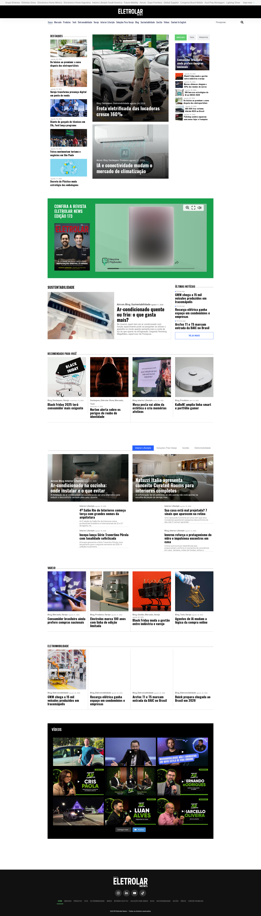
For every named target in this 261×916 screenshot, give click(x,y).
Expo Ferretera (155, 2)
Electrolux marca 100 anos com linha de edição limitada (108, 622)
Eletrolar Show (29, 2)
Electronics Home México (50, 2)
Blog (137, 22)
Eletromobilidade (85, 22)
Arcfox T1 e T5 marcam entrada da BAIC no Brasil (192, 325)
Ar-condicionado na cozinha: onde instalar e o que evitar (79, 487)
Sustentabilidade (148, 22)
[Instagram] (118, 893)
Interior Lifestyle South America (107, 2)
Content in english (178, 22)
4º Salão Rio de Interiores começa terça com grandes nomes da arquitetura (103, 513)
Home (50, 22)
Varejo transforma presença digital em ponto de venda (68, 93)
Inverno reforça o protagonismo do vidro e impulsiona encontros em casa (188, 538)
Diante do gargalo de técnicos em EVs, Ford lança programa (67, 123)
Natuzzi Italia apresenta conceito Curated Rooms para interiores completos (165, 485)
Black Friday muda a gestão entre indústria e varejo (196, 77)
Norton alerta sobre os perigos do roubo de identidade (105, 413)
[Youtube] (134, 893)
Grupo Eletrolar (12, 2)
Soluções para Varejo (125, 22)
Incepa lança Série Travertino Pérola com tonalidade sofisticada (104, 536)
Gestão (159, 22)
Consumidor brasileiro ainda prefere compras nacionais (190, 63)
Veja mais (247, 2)
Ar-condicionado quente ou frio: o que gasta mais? (140, 314)
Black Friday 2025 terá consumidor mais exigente (65, 406)
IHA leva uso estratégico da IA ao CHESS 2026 (196, 93)
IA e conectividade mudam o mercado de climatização (124, 168)
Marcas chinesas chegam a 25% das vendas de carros (195, 85)
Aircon (143, 2)
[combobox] (228, 22)
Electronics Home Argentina (77, 2)
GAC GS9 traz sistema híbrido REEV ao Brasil (194, 109)
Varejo (96, 22)
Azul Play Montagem (215, 2)
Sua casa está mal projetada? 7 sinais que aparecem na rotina (185, 511)
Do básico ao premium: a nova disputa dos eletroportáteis (65, 63)
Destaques (107, 103)
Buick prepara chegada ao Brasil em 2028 (192, 698)
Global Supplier (171, 2)
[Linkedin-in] (126, 893)
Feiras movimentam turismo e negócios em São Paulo (65, 153)
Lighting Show (233, 2)
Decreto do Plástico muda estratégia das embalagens (64, 183)
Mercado (57, 22)
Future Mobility (131, 2)
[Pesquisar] (242, 22)
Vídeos (166, 22)
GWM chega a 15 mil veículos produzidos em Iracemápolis (190, 298)
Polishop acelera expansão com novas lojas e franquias (196, 117)
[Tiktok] (142, 893)
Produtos (67, 22)
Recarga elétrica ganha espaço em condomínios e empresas (192, 313)
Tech (74, 22)
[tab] (181, 37)
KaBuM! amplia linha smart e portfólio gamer (193, 406)
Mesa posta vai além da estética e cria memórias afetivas (150, 408)
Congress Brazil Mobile (191, 2)
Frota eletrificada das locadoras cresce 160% (128, 111)
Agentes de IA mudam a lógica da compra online (191, 620)
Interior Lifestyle (107, 22)
